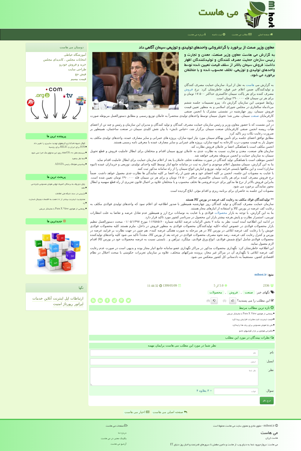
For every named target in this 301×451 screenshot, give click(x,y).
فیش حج (80, 74)
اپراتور (78, 304)
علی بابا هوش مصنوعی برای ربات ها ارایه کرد (252, 325)
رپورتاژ (68, 304)
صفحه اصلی (264, 34)
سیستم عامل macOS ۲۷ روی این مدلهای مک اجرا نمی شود (58, 153)
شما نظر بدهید (78, 158)
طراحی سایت (77, 69)
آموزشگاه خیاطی (75, 54)
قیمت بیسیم (78, 79)
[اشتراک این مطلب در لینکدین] (100, 300)
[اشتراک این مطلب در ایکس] (128, 300)
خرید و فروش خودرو (72, 64)
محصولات (221, 212)
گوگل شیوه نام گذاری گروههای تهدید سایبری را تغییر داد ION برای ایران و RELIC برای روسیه (59, 145)
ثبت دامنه (217, 34)
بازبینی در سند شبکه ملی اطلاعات (70, 193)
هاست (250, 85)
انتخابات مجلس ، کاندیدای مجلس (64, 59)
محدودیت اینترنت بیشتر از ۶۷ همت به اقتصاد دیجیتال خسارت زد (57, 201)
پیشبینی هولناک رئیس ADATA (70, 164)
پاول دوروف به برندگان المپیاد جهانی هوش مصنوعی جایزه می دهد (58, 186)
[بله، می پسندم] (232, 300)
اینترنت (58, 298)
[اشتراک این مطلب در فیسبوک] (107, 300)
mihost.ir (261, 274)
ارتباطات (76, 298)
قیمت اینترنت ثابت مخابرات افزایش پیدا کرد (252, 319)
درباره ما (122, 432)
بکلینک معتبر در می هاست (113, 438)
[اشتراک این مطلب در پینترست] (121, 300)
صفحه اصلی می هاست (168, 412)
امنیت (57, 304)
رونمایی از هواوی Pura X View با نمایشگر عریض (250, 313)
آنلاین (48, 298)
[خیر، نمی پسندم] (214, 300)
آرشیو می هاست (118, 444)
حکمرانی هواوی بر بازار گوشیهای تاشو (256, 331)
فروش (188, 89)
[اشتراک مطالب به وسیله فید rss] (93, 300)
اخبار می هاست (135, 412)
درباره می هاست (196, 34)
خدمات (37, 298)
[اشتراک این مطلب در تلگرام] (114, 300)
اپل (67, 298)
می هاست (218, 11)
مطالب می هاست (240, 34)
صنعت (255, 115)
